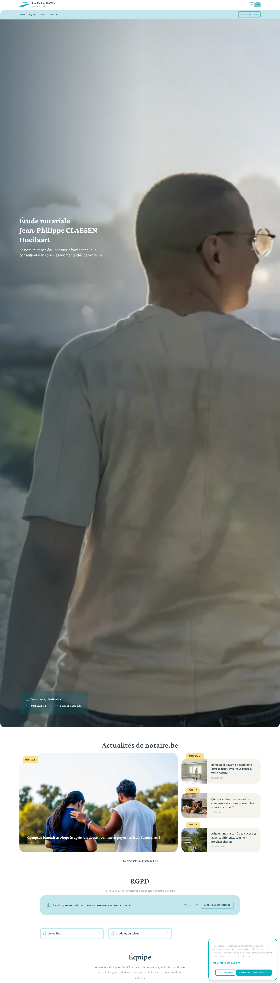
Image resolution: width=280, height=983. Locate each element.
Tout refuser (225, 972)
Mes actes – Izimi (249, 14)
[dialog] (243, 959)
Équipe (33, 14)
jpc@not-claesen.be (70, 705)
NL (252, 4)
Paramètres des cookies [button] (226, 963)
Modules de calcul (127, 933)
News (22, 14)
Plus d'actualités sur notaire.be (139, 860)
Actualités (54, 933)
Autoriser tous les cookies (254, 972)
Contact (55, 14)
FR (258, 4)
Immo (43, 14)
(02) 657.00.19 (38, 705)
